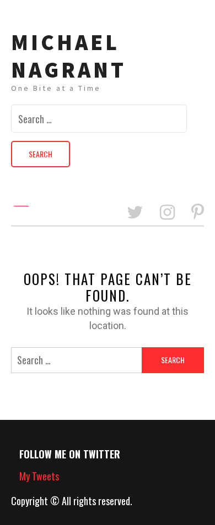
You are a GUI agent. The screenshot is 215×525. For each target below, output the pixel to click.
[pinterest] (197, 212)
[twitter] (135, 212)
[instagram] (167, 212)
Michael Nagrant (68, 56)
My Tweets (39, 476)
